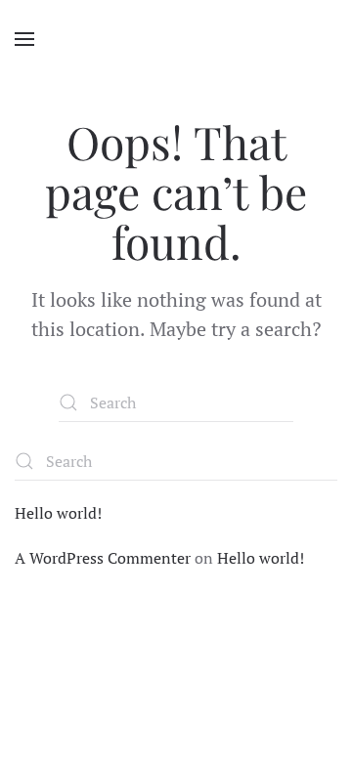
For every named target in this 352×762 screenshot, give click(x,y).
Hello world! (58, 513)
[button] (24, 39)
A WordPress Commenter (103, 558)
